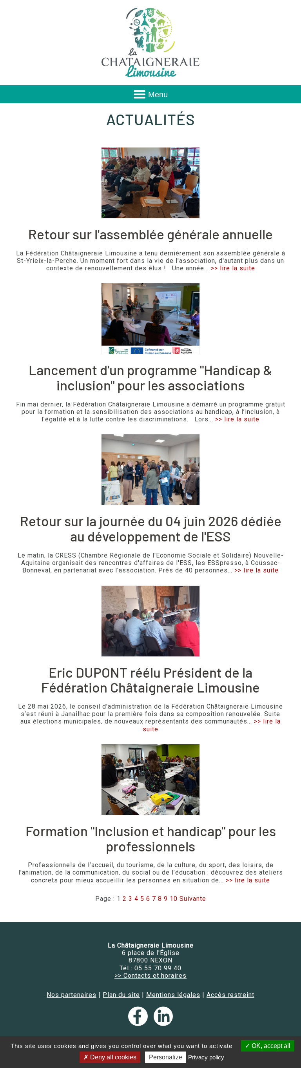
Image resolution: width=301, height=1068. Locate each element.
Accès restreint (230, 995)
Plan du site (121, 995)
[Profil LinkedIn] (163, 1024)
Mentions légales (173, 995)
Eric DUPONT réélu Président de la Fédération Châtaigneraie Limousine (150, 680)
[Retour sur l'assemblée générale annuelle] (150, 183)
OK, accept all (270, 1045)
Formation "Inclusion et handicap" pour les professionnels (150, 838)
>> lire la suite (233, 268)
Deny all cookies (112, 1057)
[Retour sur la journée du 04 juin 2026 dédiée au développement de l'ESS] (150, 469)
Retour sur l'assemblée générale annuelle (150, 234)
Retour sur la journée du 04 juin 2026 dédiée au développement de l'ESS (150, 528)
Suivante (193, 898)
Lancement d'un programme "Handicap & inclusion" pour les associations (150, 377)
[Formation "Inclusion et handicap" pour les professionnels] (150, 779)
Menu (158, 94)
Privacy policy (206, 1057)
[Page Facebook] (139, 1024)
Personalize (165, 1057)
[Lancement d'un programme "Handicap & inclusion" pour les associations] (150, 318)
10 (174, 898)
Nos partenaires (71, 995)
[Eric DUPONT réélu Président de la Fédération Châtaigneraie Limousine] (150, 621)
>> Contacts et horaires (150, 975)
